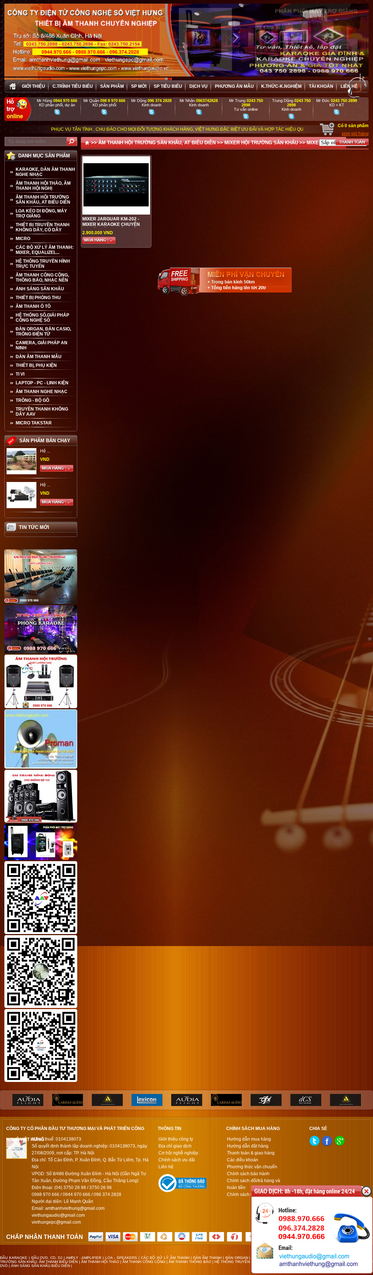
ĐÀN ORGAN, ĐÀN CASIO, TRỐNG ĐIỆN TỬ (43, 331)
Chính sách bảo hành (248, 1173)
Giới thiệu (33, 86)
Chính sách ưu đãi (176, 1159)
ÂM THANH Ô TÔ (33, 306)
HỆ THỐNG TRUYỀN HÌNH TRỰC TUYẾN (43, 264)
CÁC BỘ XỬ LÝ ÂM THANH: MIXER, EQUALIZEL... (45, 250)
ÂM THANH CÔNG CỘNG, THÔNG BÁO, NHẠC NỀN (42, 277)
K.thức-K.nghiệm (281, 86)
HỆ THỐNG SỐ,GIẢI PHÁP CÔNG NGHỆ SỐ (42, 318)
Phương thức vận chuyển (252, 1166)
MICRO (23, 238)
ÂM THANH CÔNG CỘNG (143, 1262)
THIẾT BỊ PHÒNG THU (38, 297)
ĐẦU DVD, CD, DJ (47, 1258)
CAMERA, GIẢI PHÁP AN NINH (41, 345)
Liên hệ (349, 86)
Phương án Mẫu (234, 86)
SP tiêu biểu (168, 86)
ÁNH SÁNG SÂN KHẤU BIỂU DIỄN (40, 1266)
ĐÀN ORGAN (236, 1258)
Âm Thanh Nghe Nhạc (41, 391)
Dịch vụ (198, 86)
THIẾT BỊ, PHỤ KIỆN (36, 365)
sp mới (138, 86)
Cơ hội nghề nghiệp (178, 1153)
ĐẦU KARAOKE (13, 1258)
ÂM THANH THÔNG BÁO (190, 1262)
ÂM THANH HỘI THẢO (100, 1262)
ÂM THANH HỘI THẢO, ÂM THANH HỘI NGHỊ (43, 186)
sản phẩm (112, 86)
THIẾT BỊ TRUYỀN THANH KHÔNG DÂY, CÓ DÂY (43, 227)
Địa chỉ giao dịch (175, 1146)
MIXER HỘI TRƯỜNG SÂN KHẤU (261, 142)
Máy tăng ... (51, 451)
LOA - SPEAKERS (121, 1258)
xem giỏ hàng (355, 133)
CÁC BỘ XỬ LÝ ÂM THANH (165, 1258)
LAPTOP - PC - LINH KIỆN (42, 382)
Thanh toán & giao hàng (251, 1153)
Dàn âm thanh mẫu (39, 356)
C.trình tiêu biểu (72, 86)
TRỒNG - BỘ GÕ (32, 400)
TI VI (20, 374)
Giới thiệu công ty (175, 1139)
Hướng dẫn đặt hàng (247, 1146)
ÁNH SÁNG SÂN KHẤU (40, 288)
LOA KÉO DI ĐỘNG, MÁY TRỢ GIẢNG (41, 213)
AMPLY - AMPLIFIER (84, 1258)
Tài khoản (321, 86)
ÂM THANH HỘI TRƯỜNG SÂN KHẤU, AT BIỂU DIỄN (43, 200)
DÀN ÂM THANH (207, 1258)
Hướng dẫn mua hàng (249, 1139)
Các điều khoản (242, 1159)
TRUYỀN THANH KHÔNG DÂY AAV (42, 412)
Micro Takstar (34, 422)
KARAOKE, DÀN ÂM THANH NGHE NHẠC (45, 172)
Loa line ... (50, 484)
